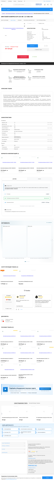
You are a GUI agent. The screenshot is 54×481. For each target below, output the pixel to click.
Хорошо (47, 477)
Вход (44, 1)
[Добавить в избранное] (24, 24)
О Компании (3, 1)
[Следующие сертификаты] (52, 239)
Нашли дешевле (23, 56)
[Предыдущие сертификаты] (2, 239)
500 (43, 35)
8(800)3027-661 (32, 465)
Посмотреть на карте (31, 458)
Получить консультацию (45, 388)
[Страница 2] (26, 261)
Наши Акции (20, 1)
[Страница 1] (25, 261)
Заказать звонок (39, 5)
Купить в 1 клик (38, 49)
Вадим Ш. (40, 295)
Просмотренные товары (34, 403)
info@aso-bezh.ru (32, 467)
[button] (16, 309)
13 (42, 33)
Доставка (10, 1)
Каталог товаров (6, 9)
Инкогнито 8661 (22, 295)
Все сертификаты (49, 222)
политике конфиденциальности (11, 479)
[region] (27, 243)
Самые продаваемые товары (20, 403)
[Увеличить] (13, 29)
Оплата (15, 1)
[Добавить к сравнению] (24, 26)
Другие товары (49, 122)
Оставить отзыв (8, 308)
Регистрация (48, 1)
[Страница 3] (27, 261)
